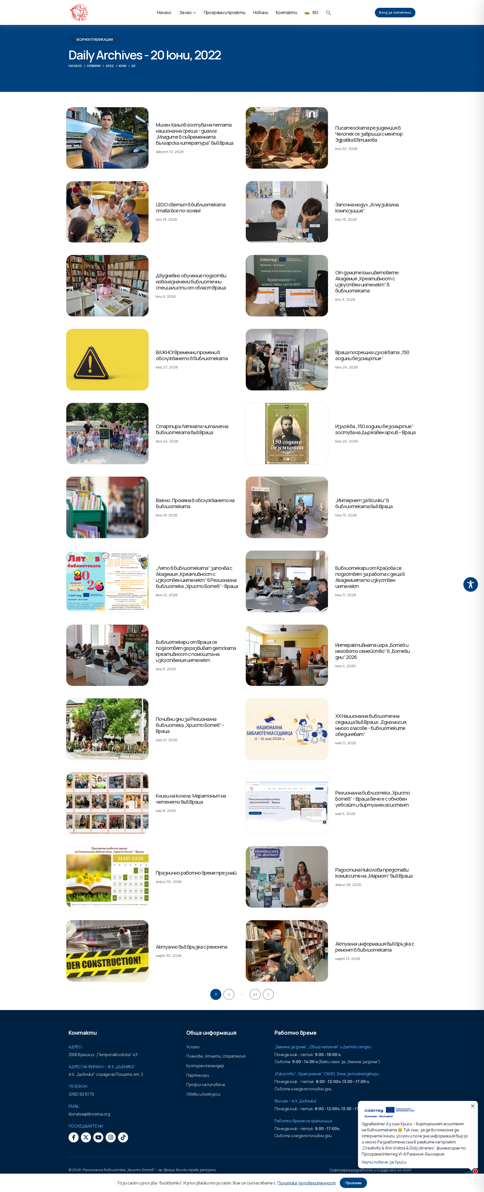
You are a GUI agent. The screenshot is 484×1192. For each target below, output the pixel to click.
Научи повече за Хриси (384, 1162)
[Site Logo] (79, 13)
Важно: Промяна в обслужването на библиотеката (195, 503)
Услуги (192, 1047)
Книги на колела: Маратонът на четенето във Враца (191, 798)
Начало (164, 12)
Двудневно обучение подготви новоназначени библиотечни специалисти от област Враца (191, 281)
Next (268, 994)
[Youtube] (98, 1137)
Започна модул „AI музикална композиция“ (367, 207)
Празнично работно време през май (196, 872)
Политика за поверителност (307, 1183)
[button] (328, 12)
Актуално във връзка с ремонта (191, 946)
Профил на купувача (205, 1084)
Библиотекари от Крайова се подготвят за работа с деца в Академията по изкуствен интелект (370, 577)
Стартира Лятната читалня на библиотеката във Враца (192, 429)
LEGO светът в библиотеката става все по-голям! (190, 207)
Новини (260, 12)
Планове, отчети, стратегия (216, 1056)
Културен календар (205, 1065)
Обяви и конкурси (203, 1094)
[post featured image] (107, 138)
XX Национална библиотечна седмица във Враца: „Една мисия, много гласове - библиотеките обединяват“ (371, 725)
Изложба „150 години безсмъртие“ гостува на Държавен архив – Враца (375, 429)
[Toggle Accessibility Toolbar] (470, 584)
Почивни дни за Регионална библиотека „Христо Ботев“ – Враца (190, 725)
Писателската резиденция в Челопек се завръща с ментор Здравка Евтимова (369, 133)
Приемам (353, 1182)
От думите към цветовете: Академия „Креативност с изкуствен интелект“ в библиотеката (367, 281)
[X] (86, 1137)
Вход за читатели (395, 12)
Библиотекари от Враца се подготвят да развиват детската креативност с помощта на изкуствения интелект (196, 651)
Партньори (197, 1075)
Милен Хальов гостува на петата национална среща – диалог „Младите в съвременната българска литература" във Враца (194, 133)
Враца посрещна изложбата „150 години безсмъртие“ (372, 355)
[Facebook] (74, 1137)
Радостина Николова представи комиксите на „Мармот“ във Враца (373, 872)
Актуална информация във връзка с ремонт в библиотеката (374, 946)
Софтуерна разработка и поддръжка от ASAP (370, 1170)
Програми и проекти (224, 12)
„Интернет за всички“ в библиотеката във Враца (363, 503)
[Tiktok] (123, 1137)
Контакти (286, 12)
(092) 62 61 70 (81, 1094)
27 (255, 994)
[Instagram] (111, 1137)
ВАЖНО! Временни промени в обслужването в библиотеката (192, 355)
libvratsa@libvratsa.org (89, 1114)
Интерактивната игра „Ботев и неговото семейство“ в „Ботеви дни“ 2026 (372, 651)
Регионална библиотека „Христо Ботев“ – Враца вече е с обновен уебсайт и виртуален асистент (372, 798)
